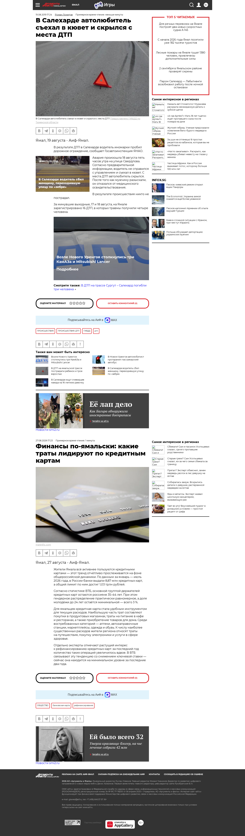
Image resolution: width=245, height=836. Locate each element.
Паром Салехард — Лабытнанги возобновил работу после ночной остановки (180, 84)
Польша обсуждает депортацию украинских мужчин (184, 233)
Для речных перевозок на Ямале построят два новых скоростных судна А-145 (180, 27)
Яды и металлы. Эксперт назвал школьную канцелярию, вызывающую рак (185, 497)
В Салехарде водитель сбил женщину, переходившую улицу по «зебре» (126, 371)
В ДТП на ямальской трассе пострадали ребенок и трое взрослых (66, 371)
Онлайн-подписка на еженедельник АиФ (121, 774)
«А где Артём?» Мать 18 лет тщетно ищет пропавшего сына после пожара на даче (186, 119)
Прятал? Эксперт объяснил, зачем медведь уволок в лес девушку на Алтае (186, 473)
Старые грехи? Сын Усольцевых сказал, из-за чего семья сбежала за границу (187, 461)
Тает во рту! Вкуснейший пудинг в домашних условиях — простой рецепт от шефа (186, 509)
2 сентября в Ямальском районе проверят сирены (180, 70)
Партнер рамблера (92, 822)
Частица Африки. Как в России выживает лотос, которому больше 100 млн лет (187, 166)
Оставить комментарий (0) (122, 303)
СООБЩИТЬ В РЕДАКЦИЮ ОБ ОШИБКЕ (183, 774)
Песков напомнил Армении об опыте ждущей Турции (187, 209)
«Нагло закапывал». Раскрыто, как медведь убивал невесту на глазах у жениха (187, 154)
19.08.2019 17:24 (44, 14)
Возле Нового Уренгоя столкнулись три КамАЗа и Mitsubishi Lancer (95, 259)
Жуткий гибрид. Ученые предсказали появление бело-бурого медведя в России (188, 130)
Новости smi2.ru (48, 429)
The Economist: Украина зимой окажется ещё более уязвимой (183, 197)
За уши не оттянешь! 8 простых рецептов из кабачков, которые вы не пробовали (188, 142)
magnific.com (43, 544)
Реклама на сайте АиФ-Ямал (78, 774)
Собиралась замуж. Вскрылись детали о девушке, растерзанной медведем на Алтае (185, 485)
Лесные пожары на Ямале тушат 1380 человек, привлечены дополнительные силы (180, 55)
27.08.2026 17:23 (44, 440)
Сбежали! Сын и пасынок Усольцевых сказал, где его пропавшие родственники (188, 449)
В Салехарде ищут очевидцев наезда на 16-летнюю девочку (67, 381)
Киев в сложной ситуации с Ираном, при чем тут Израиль (186, 221)
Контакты (154, 774)
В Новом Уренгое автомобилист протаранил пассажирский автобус (126, 359)
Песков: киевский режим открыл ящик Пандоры (184, 185)
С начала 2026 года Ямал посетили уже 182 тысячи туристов (181, 41)
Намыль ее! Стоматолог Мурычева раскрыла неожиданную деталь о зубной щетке (186, 107)
